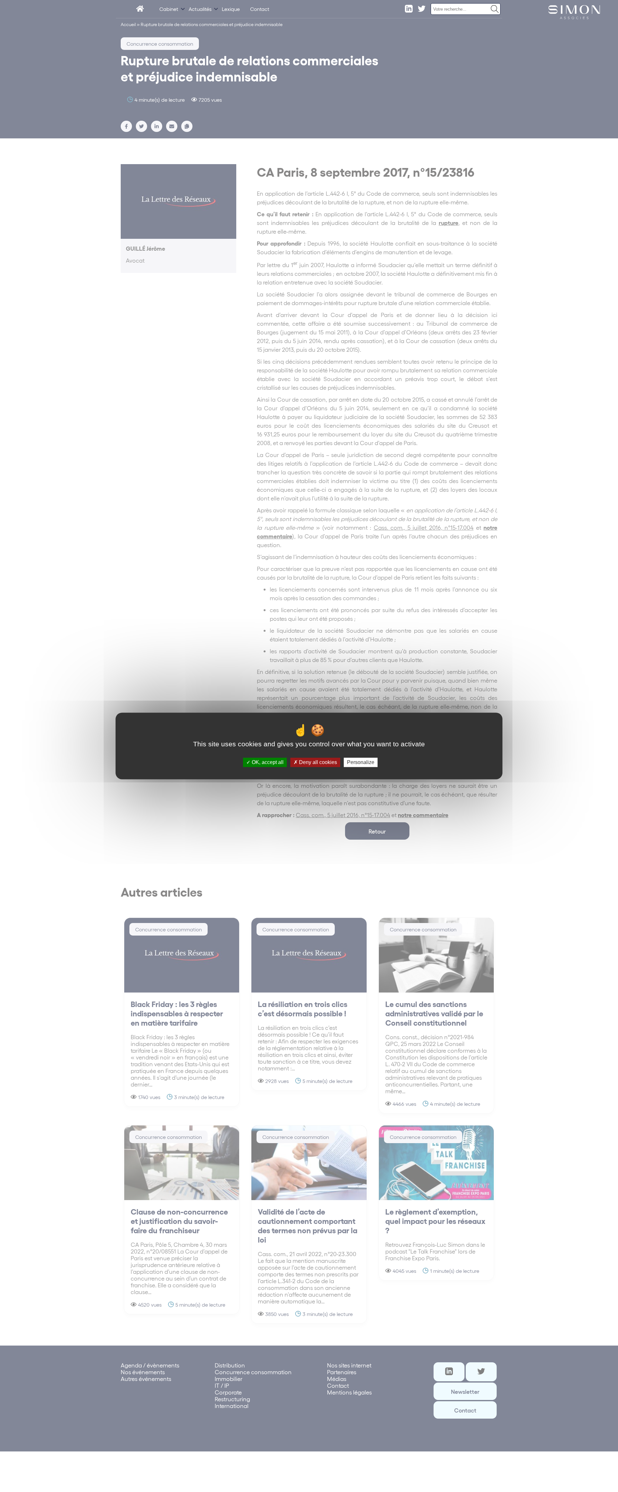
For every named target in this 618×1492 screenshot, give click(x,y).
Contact (259, 9)
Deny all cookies (317, 762)
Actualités (200, 9)
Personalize (360, 762)
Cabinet (168, 9)
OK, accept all (267, 762)
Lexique (231, 9)
